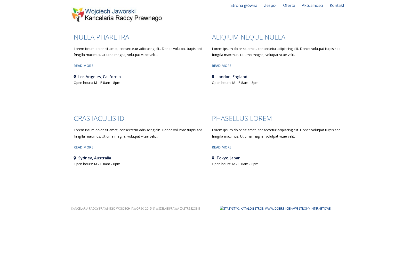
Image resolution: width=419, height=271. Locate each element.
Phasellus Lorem (242, 118)
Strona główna (244, 5)
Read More (83, 65)
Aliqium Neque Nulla (248, 36)
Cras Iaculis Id (99, 118)
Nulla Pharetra (101, 36)
